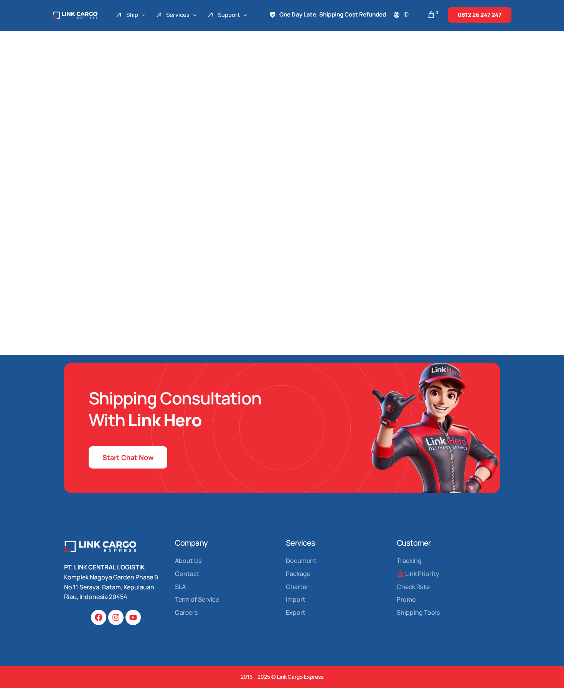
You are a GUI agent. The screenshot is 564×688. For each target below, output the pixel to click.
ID (406, 14)
